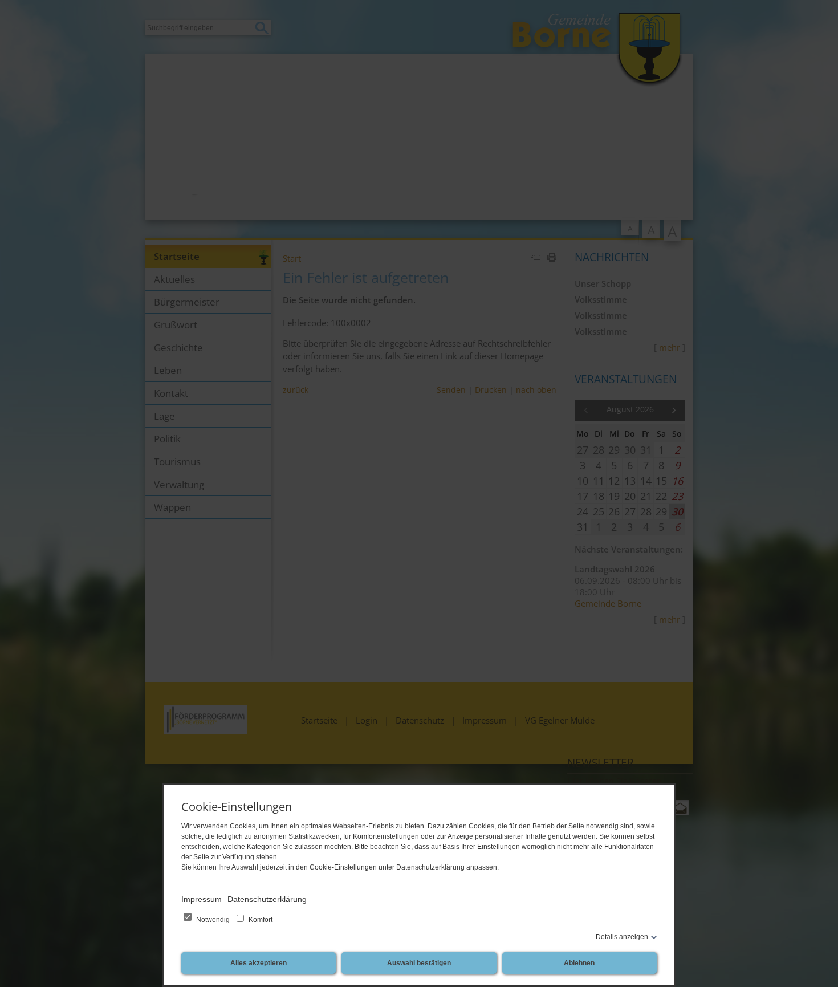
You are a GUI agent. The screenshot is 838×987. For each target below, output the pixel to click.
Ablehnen (579, 963)
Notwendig (212, 920)
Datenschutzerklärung (267, 899)
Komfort (259, 920)
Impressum (201, 899)
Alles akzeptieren (258, 963)
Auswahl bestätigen (419, 963)
